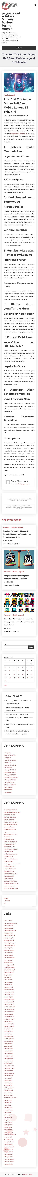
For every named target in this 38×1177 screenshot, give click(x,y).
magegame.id (8, 1129)
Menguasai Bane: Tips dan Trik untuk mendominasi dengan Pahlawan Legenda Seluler (19, 507)
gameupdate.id (9, 1026)
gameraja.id (7, 977)
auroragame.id (8, 1031)
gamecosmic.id (8, 1024)
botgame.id (7, 1120)
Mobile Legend (9, 95)
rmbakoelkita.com (10, 829)
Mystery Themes (28, 1174)
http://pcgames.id (23, 484)
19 (14, 674)
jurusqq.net (7, 762)
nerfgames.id (8, 1083)
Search (6, 644)
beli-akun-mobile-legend (16, 475)
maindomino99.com (10, 772)
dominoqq (7, 900)
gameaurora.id (8, 1021)
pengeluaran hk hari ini (18, 134)
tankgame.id (8, 1137)
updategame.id (9, 1039)
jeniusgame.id (8, 1046)
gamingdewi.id (8, 925)
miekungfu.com (9, 839)
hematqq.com (8, 787)
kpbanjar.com (8, 861)
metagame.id (8, 1122)
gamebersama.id (9, 970)
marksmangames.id (10, 1098)
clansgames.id (8, 1080)
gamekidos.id (8, 1144)
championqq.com (9, 782)
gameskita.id (8, 921)
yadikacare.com (9, 876)
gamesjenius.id (8, 955)
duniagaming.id (8, 933)
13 (18, 671)
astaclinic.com (8, 878)
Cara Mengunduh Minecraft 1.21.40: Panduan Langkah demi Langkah (19, 702)
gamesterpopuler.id (10, 923)
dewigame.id (8, 984)
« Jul (5, 685)
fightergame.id (8, 1125)
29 (27, 677)
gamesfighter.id (9, 1073)
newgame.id (8, 1034)
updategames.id (9, 1019)
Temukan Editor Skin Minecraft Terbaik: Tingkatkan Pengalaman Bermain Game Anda (17, 534)
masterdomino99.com (11, 777)
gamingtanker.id (9, 1066)
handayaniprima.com (10, 822)
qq (4, 903)
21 (23, 674)
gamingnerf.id (8, 1048)
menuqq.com (8, 792)
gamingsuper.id (9, 1161)
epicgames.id (8, 1093)
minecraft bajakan (14, 585)
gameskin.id (7, 1100)
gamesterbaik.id (9, 957)
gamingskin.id (8, 1051)
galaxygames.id (9, 1016)
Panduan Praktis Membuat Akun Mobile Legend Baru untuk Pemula (19, 499)
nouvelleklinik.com (10, 869)
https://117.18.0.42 (10, 765)
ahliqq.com (7, 758)
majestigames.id (9, 967)
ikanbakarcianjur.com (11, 854)
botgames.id (8, 1085)
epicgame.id (8, 1127)
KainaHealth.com (9, 871)
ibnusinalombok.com (10, 881)
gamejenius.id (8, 982)
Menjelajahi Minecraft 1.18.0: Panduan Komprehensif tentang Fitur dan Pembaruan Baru (19, 717)
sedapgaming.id (9, 950)
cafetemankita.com (10, 842)
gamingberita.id (9, 994)
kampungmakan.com (10, 824)
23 (31, 674)
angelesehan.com (9, 832)
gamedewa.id (8, 980)
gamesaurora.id (9, 1002)
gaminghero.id (8, 1149)
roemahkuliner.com (10, 817)
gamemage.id (8, 1115)
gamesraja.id (8, 948)
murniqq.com (8, 789)
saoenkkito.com (9, 819)
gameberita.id (8, 1029)
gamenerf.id (8, 1102)
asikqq (6, 898)
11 (9, 671)
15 (27, 671)
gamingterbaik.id (9, 935)
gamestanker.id (9, 1142)
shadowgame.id (9, 989)
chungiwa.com (8, 851)
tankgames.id (8, 1095)
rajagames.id (8, 975)
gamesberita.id (9, 1012)
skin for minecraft (14, 631)
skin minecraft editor (14, 543)
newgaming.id (8, 997)
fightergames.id (9, 1088)
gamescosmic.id (9, 1009)
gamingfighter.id (9, 1068)
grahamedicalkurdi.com (11, 883)
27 (19, 677)
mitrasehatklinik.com (10, 859)
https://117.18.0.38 (10, 775)
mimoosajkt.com (9, 846)
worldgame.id (8, 1043)
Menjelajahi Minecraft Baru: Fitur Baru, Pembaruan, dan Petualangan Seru (17, 732)
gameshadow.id (9, 972)
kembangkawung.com (11, 849)
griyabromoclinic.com (11, 888)
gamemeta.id (8, 1107)
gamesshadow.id (9, 945)
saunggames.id (8, 962)
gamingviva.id (8, 1164)
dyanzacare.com (9, 886)
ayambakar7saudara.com (12, 812)
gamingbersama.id (10, 930)
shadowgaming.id (9, 943)
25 (10, 677)
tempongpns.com (9, 815)
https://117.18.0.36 (10, 755)
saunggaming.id (9, 940)
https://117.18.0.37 (10, 780)
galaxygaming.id (9, 999)
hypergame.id (8, 1132)
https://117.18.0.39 (10, 760)
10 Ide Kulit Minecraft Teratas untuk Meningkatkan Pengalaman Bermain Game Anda (19, 622)
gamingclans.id (8, 1053)
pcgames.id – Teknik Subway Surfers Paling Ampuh (11, 21)
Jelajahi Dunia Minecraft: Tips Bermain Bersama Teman (17, 709)
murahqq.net (8, 767)
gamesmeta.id (8, 1070)
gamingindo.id (8, 1154)
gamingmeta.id (8, 1061)
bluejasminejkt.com (10, 834)
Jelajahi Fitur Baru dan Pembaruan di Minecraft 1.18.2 (20, 725)
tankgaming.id (8, 1139)
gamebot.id (7, 1112)
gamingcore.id (8, 1152)
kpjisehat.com (8, 856)
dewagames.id (8, 960)
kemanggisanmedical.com (12, 864)
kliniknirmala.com (9, 866)
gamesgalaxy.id (9, 1004)
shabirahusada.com (10, 874)
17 (5, 674)
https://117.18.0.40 (10, 785)
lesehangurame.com (10, 810)
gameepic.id (8, 1117)
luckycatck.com (9, 827)
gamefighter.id (8, 1110)
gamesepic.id (8, 1078)
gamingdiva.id (8, 1157)
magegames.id (8, 1090)
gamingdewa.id (8, 928)
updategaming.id (9, 1007)
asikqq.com (7, 753)
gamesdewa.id (8, 953)
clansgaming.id (8, 1056)
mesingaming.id (9, 1159)
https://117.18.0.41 (10, 770)
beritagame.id (8, 1041)
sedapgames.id (9, 965)
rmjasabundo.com (9, 844)
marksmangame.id (10, 1134)
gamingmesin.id (9, 1147)
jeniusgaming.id (8, 938)
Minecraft (6, 527)
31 (5, 681)
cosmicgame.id (8, 1036)
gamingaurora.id (9, 992)
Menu (20, 48)
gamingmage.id (8, 1058)
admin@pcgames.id (21, 116)
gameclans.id (8, 1105)
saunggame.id (8, 987)
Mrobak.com (8, 837)
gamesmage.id (8, 1075)
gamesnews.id (8, 1014)
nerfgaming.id (8, 1063)
